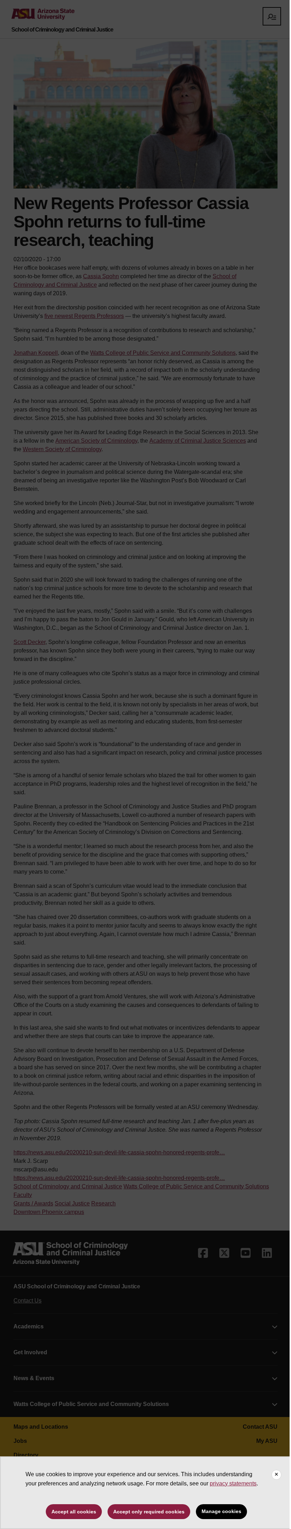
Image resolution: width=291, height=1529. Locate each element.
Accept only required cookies (149, 1511)
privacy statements (233, 1483)
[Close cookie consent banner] (276, 1475)
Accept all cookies (73, 1511)
